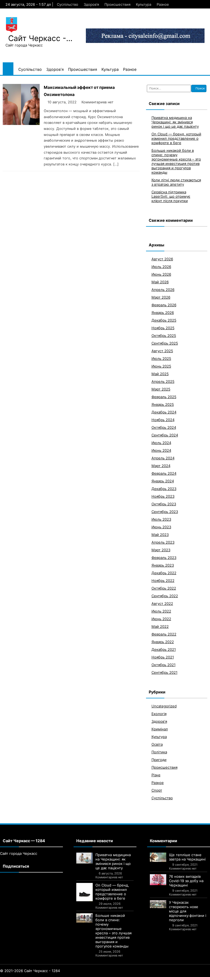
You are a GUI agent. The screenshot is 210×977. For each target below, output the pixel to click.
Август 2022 (162, 603)
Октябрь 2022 (163, 588)
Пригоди (159, 759)
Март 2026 (160, 297)
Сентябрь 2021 (164, 672)
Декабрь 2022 (163, 573)
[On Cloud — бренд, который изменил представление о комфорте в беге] (84, 892)
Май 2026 (160, 282)
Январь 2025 (162, 404)
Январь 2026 (162, 312)
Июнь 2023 (161, 527)
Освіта (157, 744)
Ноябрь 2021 (162, 657)
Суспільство (67, 4)
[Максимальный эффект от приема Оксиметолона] (21, 123)
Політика (159, 752)
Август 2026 (162, 259)
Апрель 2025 (162, 381)
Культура (143, 4)
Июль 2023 (161, 519)
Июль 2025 (161, 358)
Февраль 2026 (163, 305)
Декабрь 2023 (163, 488)
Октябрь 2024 (163, 427)
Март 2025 (160, 389)
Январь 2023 (162, 565)
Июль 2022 (161, 611)
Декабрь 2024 (163, 412)
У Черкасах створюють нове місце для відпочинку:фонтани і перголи (187, 911)
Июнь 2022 (161, 619)
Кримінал (159, 729)
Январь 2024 (162, 481)
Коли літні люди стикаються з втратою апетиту (176, 182)
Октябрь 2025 (163, 335)
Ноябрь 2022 (162, 580)
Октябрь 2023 (163, 504)
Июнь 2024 (161, 450)
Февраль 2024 (163, 473)
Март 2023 (160, 550)
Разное (163, 4)
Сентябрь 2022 (164, 596)
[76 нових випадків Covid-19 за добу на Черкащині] (158, 879)
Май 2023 (160, 534)
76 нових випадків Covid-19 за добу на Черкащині (186, 880)
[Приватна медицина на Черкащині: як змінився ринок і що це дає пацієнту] (84, 858)
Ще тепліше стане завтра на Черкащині (187, 857)
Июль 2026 (161, 266)
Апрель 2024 (162, 458)
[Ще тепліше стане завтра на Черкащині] (158, 857)
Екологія (159, 713)
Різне (156, 775)
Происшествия (117, 4)
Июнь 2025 (161, 366)
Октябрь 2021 (163, 665)
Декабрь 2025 (163, 320)
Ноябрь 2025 (162, 328)
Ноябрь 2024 (162, 420)
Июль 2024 (161, 443)
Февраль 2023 (163, 557)
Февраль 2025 (163, 397)
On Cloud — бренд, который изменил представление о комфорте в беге (176, 138)
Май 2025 (160, 374)
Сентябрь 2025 (164, 343)
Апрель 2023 (162, 542)
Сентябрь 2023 (164, 511)
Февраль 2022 (163, 634)
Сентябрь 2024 (164, 435)
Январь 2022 (162, 642)
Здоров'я (159, 721)
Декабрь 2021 (163, 649)
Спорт (156, 790)
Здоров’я (91, 4)
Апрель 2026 (162, 289)
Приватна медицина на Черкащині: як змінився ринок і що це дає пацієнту (175, 122)
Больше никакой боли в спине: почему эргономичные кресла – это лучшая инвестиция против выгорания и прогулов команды (176, 161)
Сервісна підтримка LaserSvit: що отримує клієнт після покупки (170, 196)
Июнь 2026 (161, 274)
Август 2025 (162, 351)
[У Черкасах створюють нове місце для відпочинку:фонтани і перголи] (158, 904)
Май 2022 (160, 626)
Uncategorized (164, 706)
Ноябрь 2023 (162, 496)
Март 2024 (160, 465)
